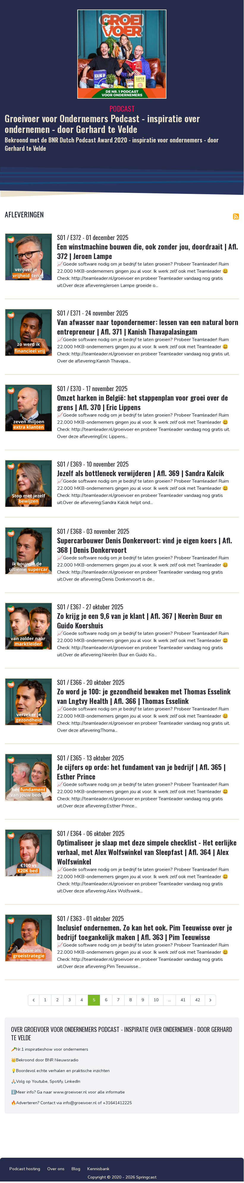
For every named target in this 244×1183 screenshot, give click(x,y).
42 (197, 1000)
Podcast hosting (25, 1169)
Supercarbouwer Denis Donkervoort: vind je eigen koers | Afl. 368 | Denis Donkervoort (144, 545)
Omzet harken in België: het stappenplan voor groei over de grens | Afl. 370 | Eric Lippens (142, 402)
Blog (76, 1169)
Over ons (55, 1169)
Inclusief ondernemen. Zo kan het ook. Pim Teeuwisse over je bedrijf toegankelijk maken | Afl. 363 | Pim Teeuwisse (144, 932)
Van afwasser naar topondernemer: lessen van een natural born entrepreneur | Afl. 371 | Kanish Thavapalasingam (147, 326)
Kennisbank (98, 1169)
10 (156, 1000)
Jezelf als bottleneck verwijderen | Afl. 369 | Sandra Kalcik (140, 472)
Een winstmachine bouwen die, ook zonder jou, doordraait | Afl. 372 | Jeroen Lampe (147, 251)
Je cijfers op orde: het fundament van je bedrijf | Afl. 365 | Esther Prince (141, 771)
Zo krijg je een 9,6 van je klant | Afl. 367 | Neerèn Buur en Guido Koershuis (139, 620)
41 (183, 1000)
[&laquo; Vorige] (33, 1000)
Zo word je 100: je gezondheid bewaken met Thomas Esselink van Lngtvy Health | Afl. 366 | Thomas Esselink (144, 696)
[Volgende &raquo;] (210, 1000)
